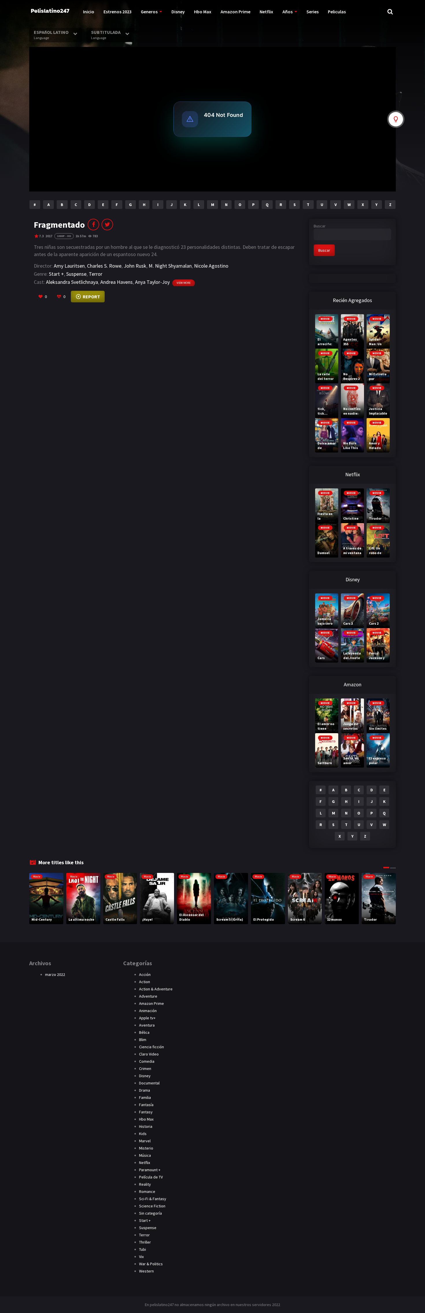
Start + (56, 274)
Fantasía (146, 1104)
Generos (149, 11)
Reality (145, 1184)
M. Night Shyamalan (170, 265)
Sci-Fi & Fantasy (152, 1198)
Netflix (266, 11)
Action (144, 981)
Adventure (148, 996)
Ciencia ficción (151, 1046)
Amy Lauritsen (69, 265)
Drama (144, 1090)
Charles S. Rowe (104, 265)
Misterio (146, 1148)
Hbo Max (202, 11)
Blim (142, 1039)
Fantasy (146, 1112)
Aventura (147, 1025)
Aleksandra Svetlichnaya (72, 282)
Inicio (88, 11)
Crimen (145, 1068)
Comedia (146, 1061)
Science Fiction (152, 1206)
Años (287, 11)
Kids (143, 1133)
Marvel (145, 1140)
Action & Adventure (156, 989)
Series (312, 11)
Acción (145, 974)
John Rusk (135, 265)
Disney (178, 11)
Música (145, 1155)
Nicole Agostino (211, 265)
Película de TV (151, 1177)
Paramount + (149, 1169)
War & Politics (151, 1263)
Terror (95, 274)
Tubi (142, 1249)
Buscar (320, 226)
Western (146, 1271)
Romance (147, 1191)
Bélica (144, 1032)
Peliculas (337, 11)
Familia (145, 1097)
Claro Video (149, 1054)
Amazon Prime (235, 11)
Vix (141, 1256)
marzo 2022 (55, 974)
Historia (145, 1126)
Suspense (76, 274)
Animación (148, 1010)
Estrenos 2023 (118, 11)
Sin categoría (150, 1213)
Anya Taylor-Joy (152, 282)
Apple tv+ (147, 1017)
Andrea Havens (116, 282)
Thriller (145, 1242)
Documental (149, 1083)
